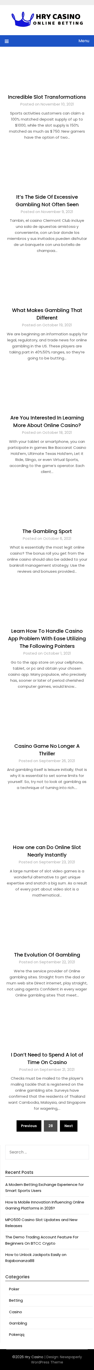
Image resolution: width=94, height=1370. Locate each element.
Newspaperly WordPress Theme (56, 1359)
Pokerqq (16, 1334)
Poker (14, 1289)
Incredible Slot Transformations (47, 96)
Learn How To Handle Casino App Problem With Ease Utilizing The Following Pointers (47, 638)
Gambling (18, 1323)
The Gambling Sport (47, 531)
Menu (83, 41)
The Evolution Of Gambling (47, 954)
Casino (15, 1311)
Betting (16, 1300)
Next (68, 1125)
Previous (29, 1125)
